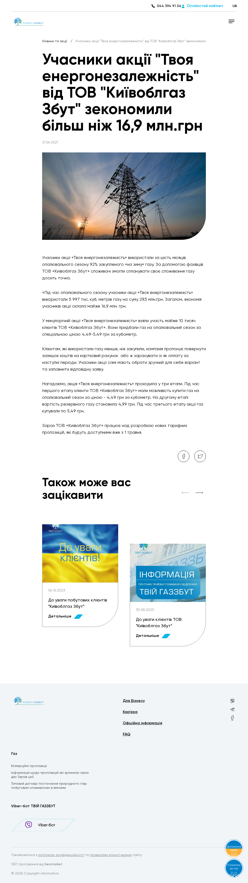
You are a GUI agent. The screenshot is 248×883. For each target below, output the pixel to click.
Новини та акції (55, 41)
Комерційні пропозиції (29, 766)
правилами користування (111, 855)
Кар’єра (130, 712)
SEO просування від (36, 864)
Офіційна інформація (142, 723)
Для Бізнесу (134, 701)
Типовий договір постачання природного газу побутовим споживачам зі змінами (49, 786)
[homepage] (28, 21)
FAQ (126, 734)
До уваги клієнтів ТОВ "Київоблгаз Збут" (159, 622)
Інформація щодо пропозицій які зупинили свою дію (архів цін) (50, 775)
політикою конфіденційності (61, 855)
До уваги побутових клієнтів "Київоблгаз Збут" (77, 603)
